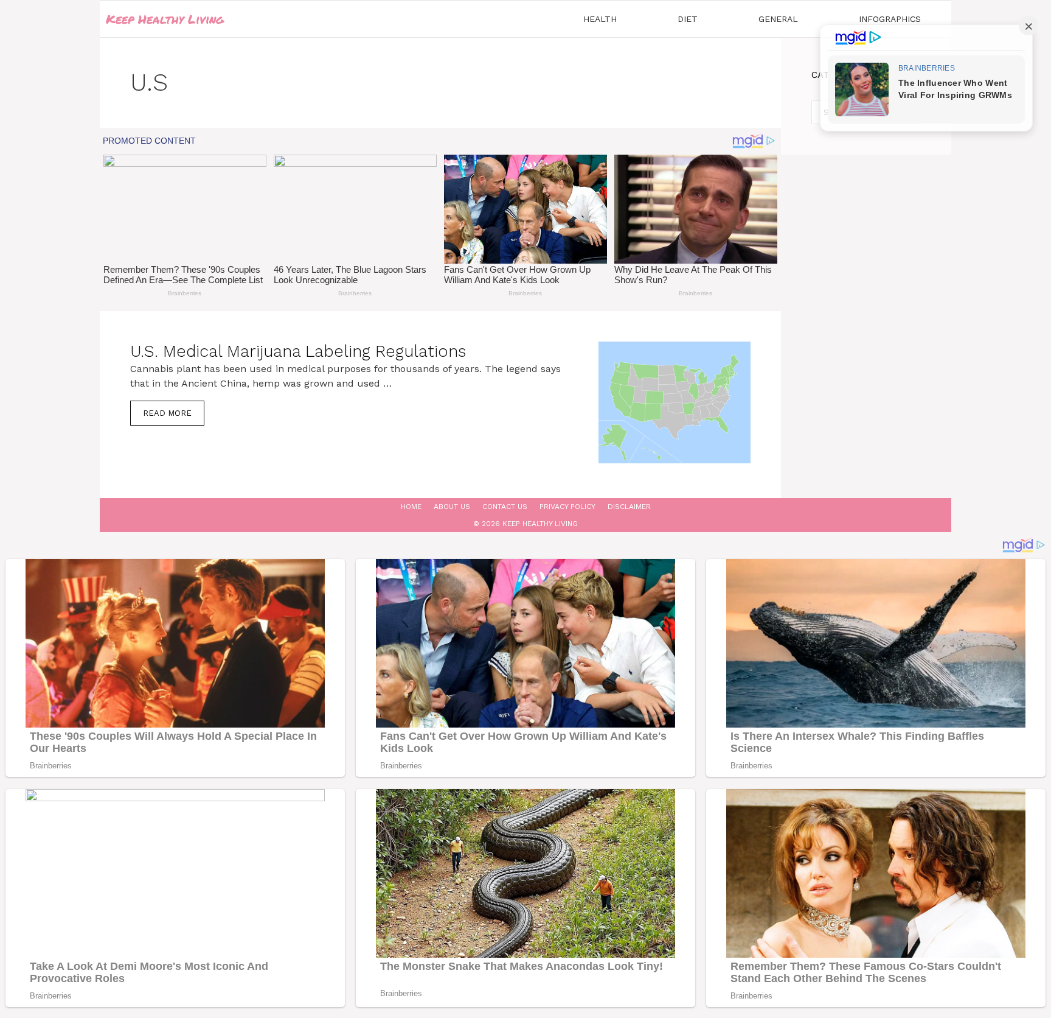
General (778, 19)
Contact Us (504, 506)
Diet (688, 19)
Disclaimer (629, 506)
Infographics (890, 19)
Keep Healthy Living (165, 18)
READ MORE (167, 413)
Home (411, 506)
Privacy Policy (567, 506)
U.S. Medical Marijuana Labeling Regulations (298, 351)
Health (600, 19)
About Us (452, 506)
